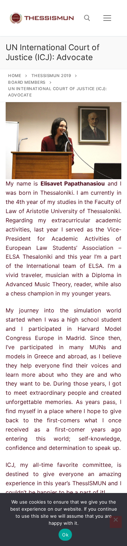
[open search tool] (87, 18)
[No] (116, 522)
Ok (65, 535)
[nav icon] (107, 18)
